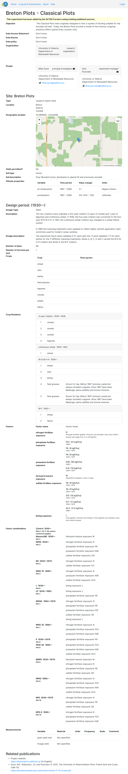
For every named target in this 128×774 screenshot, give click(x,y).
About (46, 4)
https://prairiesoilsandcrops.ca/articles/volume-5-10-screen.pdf (41, 770)
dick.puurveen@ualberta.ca (98, 86)
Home (13, 4)
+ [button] (39, 119)
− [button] (39, 123)
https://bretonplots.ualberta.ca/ (26, 761)
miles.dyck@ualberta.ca (53, 83)
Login (122, 4)
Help (53, 4)
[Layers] (118, 120)
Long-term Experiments (29, 4)
